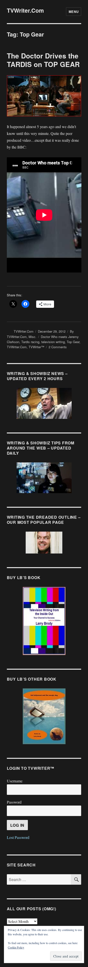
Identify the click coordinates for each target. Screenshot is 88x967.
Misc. (32, 336)
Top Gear (73, 341)
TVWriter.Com (25, 10)
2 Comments (58, 347)
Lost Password (18, 837)
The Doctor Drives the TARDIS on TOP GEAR (43, 60)
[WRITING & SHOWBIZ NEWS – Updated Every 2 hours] (44, 403)
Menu (73, 11)
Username (14, 780)
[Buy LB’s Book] (44, 621)
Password (14, 802)
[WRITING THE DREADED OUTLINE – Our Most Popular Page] (44, 543)
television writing (53, 341)
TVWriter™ (36, 347)
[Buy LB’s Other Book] (44, 716)
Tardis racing (30, 341)
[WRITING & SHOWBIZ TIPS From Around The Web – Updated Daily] (44, 477)
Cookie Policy (16, 947)
